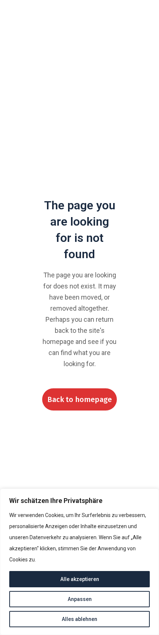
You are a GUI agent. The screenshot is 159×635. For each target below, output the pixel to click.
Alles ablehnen (79, 619)
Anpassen (80, 599)
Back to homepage (79, 399)
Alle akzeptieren (79, 579)
